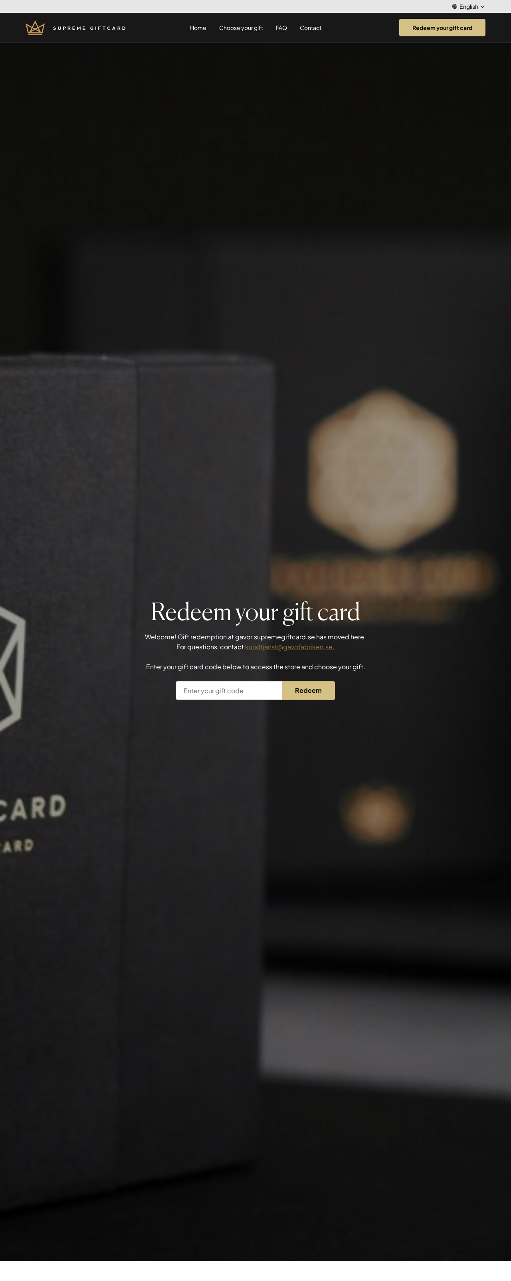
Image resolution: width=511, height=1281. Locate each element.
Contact (310, 27)
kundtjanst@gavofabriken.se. (290, 646)
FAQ (281, 27)
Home (198, 27)
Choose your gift (241, 27)
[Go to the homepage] (75, 28)
